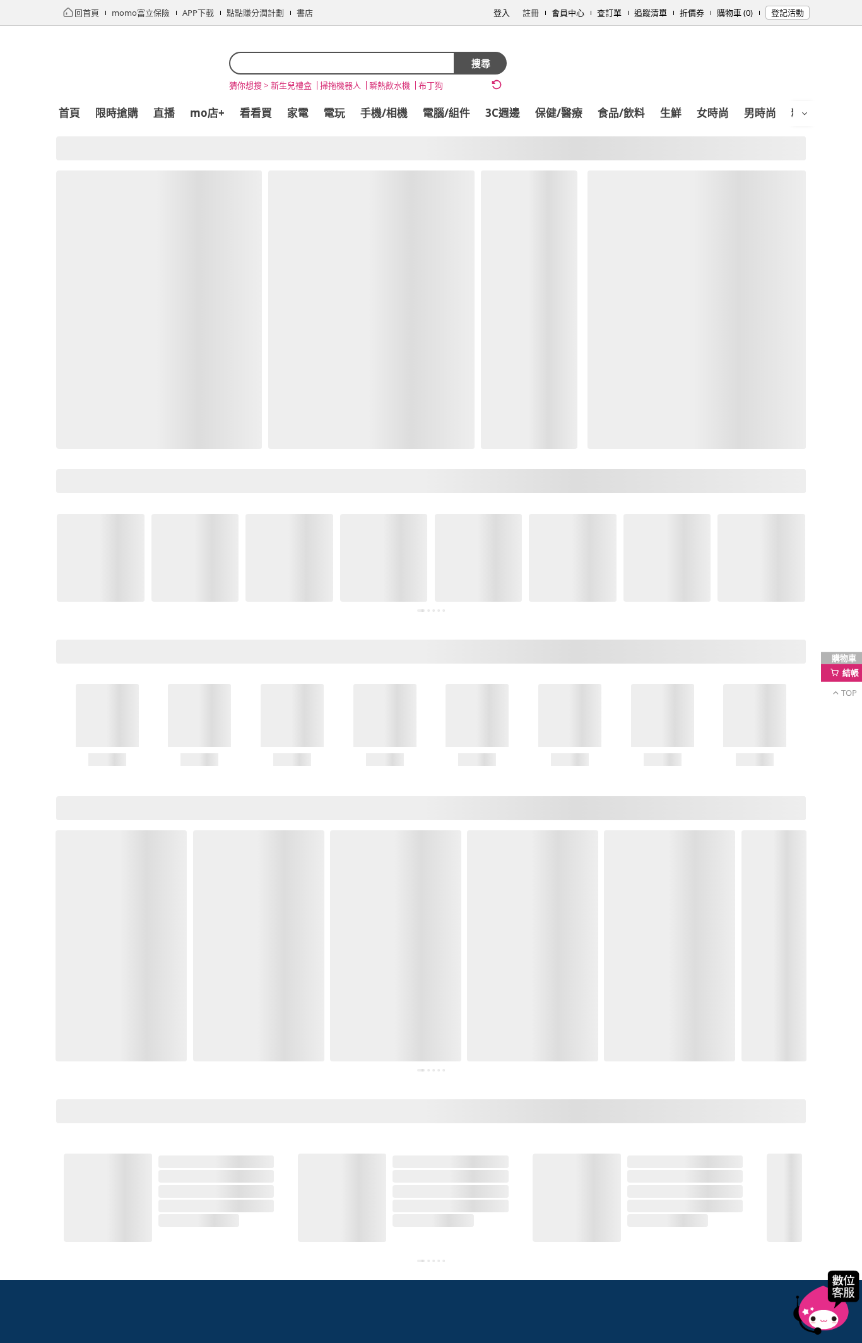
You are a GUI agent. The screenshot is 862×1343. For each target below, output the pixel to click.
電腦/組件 (446, 112)
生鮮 (671, 112)
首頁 (69, 112)
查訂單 (609, 12)
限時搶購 (116, 112)
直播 (164, 112)
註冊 (531, 12)
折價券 (692, 12)
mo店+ (207, 112)
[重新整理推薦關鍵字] (496, 84)
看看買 (256, 112)
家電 (298, 112)
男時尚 (760, 112)
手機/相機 (384, 112)
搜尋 (480, 63)
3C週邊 (502, 112)
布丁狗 (430, 85)
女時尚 (713, 112)
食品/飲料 (621, 112)
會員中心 (568, 12)
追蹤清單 (650, 12)
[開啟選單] (804, 113)
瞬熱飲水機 (389, 85)
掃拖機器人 (340, 85)
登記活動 (787, 12)
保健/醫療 (558, 112)
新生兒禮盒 (291, 85)
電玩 (334, 112)
